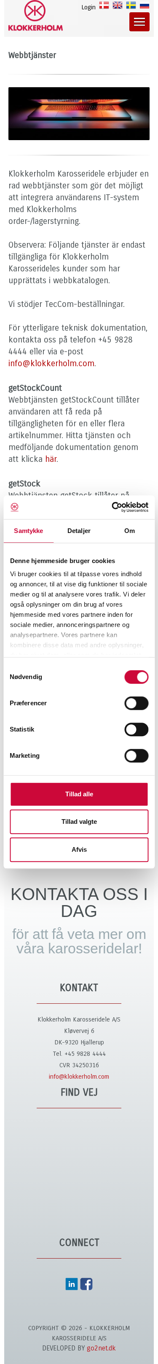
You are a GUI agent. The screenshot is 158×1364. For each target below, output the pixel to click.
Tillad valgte (79, 821)
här (50, 459)
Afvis (79, 849)
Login (88, 7)
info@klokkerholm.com (51, 363)
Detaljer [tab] (79, 530)
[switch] (136, 703)
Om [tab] (129, 530)
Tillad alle (79, 794)
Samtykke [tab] (28, 530)
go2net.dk (101, 1348)
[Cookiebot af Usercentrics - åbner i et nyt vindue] (112, 507)
